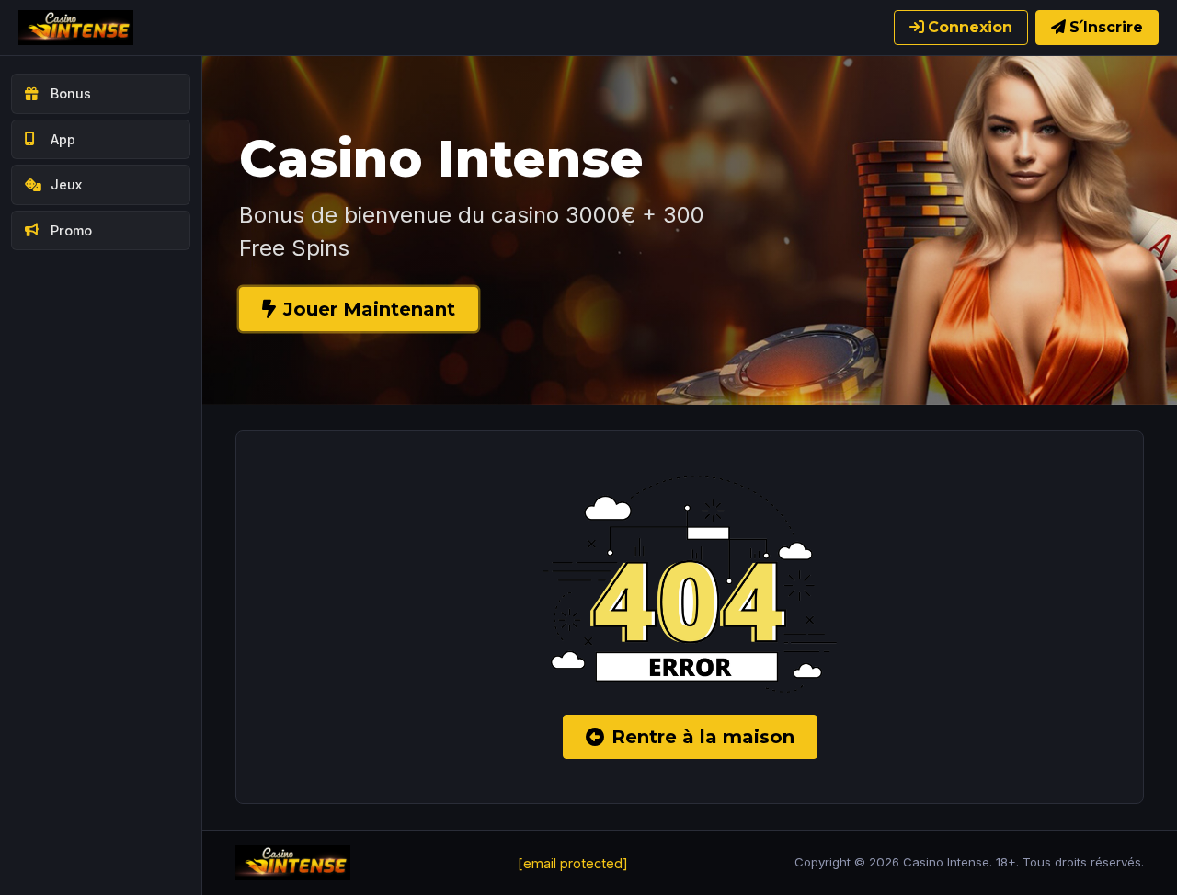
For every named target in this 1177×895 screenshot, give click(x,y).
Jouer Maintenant (369, 309)
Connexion (970, 27)
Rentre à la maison (702, 737)
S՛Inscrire (1106, 27)
